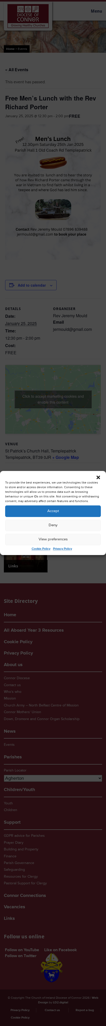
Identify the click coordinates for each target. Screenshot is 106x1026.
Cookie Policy (41, 549)
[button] (98, 477)
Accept (53, 511)
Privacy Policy (62, 549)
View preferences (53, 539)
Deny (53, 525)
